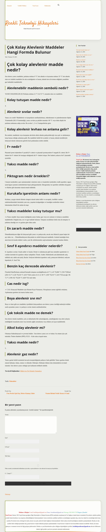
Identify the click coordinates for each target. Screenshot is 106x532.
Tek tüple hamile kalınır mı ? (83, 50)
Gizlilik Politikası (22, 5)
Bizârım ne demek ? (81, 60)
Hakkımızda (47, 5)
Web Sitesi (7, 456)
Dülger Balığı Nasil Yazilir (82, 251)
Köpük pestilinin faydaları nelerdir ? (85, 94)
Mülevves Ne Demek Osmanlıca (31, 371)
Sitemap (7, 494)
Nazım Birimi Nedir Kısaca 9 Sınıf (57, 393)
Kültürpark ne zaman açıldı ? (83, 84)
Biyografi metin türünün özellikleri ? (85, 70)
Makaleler (12, 381)
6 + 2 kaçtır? (8, 473)
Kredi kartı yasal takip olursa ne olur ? (85, 79)
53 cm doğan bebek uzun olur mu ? (84, 65)
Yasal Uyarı (35, 5)
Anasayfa (9, 5)
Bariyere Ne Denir (80, 264)
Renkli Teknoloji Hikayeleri (31, 23)
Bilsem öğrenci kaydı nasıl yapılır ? (84, 89)
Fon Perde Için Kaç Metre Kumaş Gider (21, 393)
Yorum (6, 414)
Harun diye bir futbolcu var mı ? (84, 55)
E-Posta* (7, 447)
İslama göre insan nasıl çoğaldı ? (84, 74)
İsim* (6, 438)
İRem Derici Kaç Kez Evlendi (83, 257)
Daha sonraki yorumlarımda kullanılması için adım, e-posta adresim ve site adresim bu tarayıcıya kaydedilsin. (31, 468)
